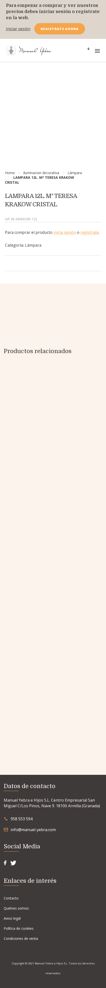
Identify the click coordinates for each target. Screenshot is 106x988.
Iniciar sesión (18, 28)
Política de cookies (19, 928)
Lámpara (75, 172)
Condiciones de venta (21, 938)
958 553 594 (22, 819)
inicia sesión (64, 232)
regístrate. (90, 232)
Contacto (11, 898)
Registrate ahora (60, 29)
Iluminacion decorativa (41, 172)
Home (10, 172)
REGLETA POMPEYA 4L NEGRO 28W (53, 724)
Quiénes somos (16, 908)
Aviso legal (12, 918)
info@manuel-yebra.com (33, 829)
